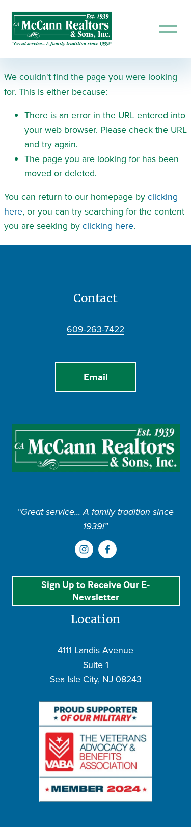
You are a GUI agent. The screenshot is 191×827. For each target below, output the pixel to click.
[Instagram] (84, 549)
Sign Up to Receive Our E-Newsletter (95, 590)
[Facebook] (107, 549)
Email (96, 376)
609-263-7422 (95, 329)
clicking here (108, 225)
